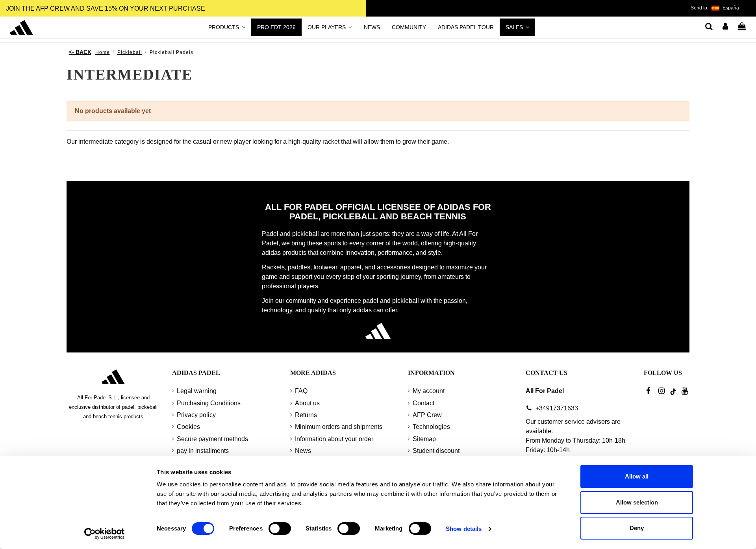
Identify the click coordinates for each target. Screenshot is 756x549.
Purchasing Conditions (209, 403)
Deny (637, 528)
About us (307, 403)
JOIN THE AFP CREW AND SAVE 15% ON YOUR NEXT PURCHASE (105, 8)
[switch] (280, 528)
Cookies (188, 426)
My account (429, 391)
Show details (464, 528)
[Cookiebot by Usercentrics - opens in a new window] (104, 534)
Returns (306, 415)
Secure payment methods (212, 439)
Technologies (431, 426)
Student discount (436, 450)
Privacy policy (196, 415)
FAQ (301, 391)
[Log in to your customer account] (726, 27)
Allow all (637, 476)
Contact (423, 403)
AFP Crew (427, 415)
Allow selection (637, 502)
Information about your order (334, 439)
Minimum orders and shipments (338, 426)
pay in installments (203, 450)
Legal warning (197, 391)
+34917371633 (557, 408)
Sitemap (424, 439)
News (303, 450)
